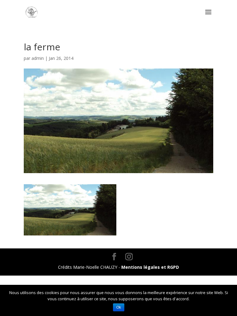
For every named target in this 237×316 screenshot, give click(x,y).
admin (37, 58)
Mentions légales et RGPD (150, 267)
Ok (118, 307)
